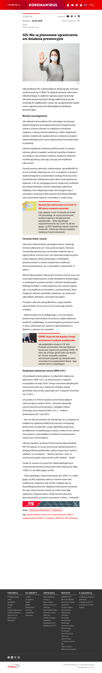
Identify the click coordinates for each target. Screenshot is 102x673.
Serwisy (28, 597)
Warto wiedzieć (66, 647)
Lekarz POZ (65, 605)
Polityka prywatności (15, 610)
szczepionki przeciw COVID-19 (34, 518)
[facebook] (72, 16)
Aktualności (57, 510)
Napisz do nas (12, 615)
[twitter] (75, 16)
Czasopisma (30, 600)
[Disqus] (51, 552)
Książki (28, 602)
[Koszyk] (81, 5)
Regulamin (11, 620)
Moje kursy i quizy (49, 613)
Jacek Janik (37, 20)
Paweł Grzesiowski (59, 514)
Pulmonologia (66, 628)
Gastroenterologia (67, 626)
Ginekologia (65, 631)
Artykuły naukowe (49, 618)
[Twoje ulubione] (76, 5)
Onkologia (64, 615)
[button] (91, 5)
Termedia (91, 667)
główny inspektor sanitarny (37, 514)
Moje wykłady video (50, 610)
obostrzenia (73, 518)
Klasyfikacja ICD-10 (49, 626)
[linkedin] (79, 16)
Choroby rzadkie (67, 607)
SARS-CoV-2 (59, 518)
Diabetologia (65, 613)
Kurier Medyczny (67, 633)
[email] (68, 16)
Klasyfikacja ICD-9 (49, 623)
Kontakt (10, 605)
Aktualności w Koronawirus (39, 510)
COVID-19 (70, 514)
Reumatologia (66, 620)
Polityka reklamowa (14, 613)
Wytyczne (46, 615)
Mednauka (29, 615)
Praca (9, 607)
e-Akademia (30, 613)
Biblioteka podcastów (68, 649)
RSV (66, 518)
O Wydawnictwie (13, 597)
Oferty (10, 600)
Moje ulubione (48, 602)
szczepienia (50, 518)
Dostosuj (46, 600)
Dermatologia (66, 610)
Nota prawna (12, 618)
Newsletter (11, 602)
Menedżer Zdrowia (68, 602)
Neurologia (65, 618)
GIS (49, 514)
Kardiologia (65, 623)
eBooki (28, 605)
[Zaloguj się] (68, 5)
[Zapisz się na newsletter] (72, 5)
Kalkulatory (47, 620)
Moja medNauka (49, 597)
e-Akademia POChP (86, 602)
